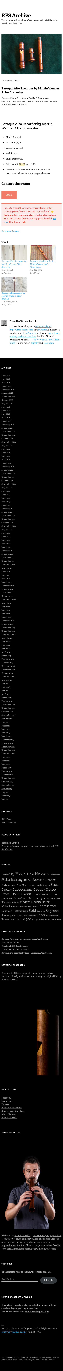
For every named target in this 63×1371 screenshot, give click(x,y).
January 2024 (7, 470)
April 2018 (5, 694)
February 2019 (7, 659)
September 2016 (8, 753)
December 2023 (8, 473)
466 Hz (45, 874)
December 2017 (8, 704)
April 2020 (5, 613)
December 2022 (8, 515)
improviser (15, 329)
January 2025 (7, 428)
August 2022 (6, 529)
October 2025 (7, 400)
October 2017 (7, 711)
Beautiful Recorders (11, 1107)
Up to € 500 (22, 919)
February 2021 (7, 585)
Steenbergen (17, 915)
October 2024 (7, 438)
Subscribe (49, 1280)
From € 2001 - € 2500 (41, 894)
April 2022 (5, 543)
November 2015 (8, 778)
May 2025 (5, 414)
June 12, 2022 (43, 98)
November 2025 (8, 396)
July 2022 (5, 533)
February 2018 (7, 701)
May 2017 (5, 729)
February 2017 (7, 740)
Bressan (39, 880)
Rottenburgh (20, 911)
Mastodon (48, 343)
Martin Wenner (42, 101)
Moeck (45, 902)
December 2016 (8, 747)
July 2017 (5, 722)
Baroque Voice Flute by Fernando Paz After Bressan (24, 939)
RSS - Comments (8, 822)
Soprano (52, 911)
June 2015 (5, 795)
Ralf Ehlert (32, 906)
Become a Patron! (10, 231)
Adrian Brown (55, 875)
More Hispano (8, 1114)
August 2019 (6, 638)
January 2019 (7, 662)
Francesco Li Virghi (39, 885)
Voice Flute (44, 919)
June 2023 (5, 494)
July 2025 (5, 407)
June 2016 (5, 761)
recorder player (43, 326)
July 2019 (5, 641)
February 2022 (7, 550)
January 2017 (7, 743)
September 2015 (8, 785)
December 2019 (8, 627)
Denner (50, 880)
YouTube (26, 1349)
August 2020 (6, 603)
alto (3, 104)
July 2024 (5, 449)
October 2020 (7, 596)
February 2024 (7, 466)
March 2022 (6, 547)
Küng (4, 902)
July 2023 (5, 491)
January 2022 (7, 554)
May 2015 (5, 799)
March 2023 (6, 505)
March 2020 (6, 617)
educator (42, 329)
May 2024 (5, 456)
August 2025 (6, 403)
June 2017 (5, 726)
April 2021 (5, 578)
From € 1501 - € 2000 (16, 894)
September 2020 (8, 599)
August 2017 (6, 719)
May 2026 (5, 379)
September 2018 (8, 677)
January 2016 (7, 774)
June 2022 (5, 536)
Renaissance (47, 906)
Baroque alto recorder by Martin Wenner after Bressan (13, 296)
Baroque (15, 101)
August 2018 (6, 680)
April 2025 (5, 417)
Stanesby (53, 101)
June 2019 (5, 645)
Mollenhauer (8, 906)
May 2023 (5, 498)
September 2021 (8, 564)
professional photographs (38, 973)
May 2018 (5, 690)
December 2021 (8, 557)
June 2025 (5, 410)
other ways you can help (13, 1331)
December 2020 (8, 592)
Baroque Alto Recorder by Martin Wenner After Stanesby (13, 264)
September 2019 (8, 635)
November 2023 (8, 477)
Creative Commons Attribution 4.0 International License (28, 1360)
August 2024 (6, 445)
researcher (27, 329)
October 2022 (7, 522)
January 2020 (7, 624)
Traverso (7, 919)
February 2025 (7, 424)
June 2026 (5, 375)
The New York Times (42, 339)
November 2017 (8, 708)
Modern (25, 902)
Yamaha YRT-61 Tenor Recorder (15, 949)
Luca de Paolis (13, 902)
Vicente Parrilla (28, 98)
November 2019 (8, 631)
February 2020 (7, 620)
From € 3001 (20, 898)
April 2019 (5, 652)
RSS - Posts (6, 819)
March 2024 (6, 463)
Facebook (6, 1097)
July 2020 (5, 606)
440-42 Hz (30, 874)
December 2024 (8, 431)
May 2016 (5, 764)
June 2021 (5, 571)
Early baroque (8, 885)
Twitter (5, 1104)
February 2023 (7, 508)
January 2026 (7, 393)
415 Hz (4, 101)
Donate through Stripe (37, 1311)
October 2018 (7, 673)
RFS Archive (16, 15)
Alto (9, 101)
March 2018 (6, 698)
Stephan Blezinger (29, 915)
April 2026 (5, 382)
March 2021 (6, 582)
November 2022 (8, 519)
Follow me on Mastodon (43, 1248)
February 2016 (7, 771)
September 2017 (8, 715)
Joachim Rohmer (53, 898)
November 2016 (8, 750)
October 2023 (7, 480)
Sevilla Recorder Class (12, 1111)
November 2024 (8, 435)
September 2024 (8, 442)
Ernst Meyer (22, 885)
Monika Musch (21, 907)
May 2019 (5, 648)
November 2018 (8, 669)
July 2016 (5, 757)
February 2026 (7, 389)
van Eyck (35, 920)
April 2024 (5, 459)
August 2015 (6, 789)
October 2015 (7, 782)
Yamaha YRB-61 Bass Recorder (14, 946)
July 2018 (5, 683)
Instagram (6, 1101)
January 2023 (7, 512)
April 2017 (5, 732)
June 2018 (5, 687)
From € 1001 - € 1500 (27, 101)
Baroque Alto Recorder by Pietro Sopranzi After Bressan (26, 953)
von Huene (56, 919)
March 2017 (6, 736)
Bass (30, 880)
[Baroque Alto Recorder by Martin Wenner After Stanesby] (14, 252)
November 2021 (8, 561)
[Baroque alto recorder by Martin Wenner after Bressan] (14, 284)
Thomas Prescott (52, 915)
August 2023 (6, 487)
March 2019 (6, 656)
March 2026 (6, 386)
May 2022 (5, 540)
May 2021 (5, 575)
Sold (32, 910)
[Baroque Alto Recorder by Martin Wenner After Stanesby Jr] (43, 252)
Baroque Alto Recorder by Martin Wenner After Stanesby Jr (42, 264)
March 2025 (6, 421)
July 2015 (5, 792)
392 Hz (4, 874)
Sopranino (41, 911)
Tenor (41, 915)
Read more (24, 1248)
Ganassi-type (37, 898)
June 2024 (5, 452)
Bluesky (34, 343)
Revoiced (6, 911)
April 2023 (5, 501)
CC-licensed (18, 973)
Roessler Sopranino (10, 942)
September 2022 (8, 526)
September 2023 (8, 484)
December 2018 (8, 666)
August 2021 (6, 568)
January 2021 (7, 589)
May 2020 (5, 610)
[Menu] (5, 3)
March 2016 (6, 768)
